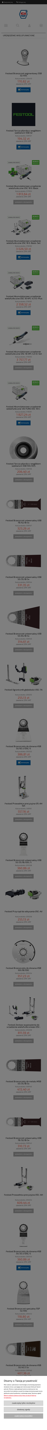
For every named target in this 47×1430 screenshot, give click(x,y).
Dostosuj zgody (23, 1410)
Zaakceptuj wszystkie (23, 1416)
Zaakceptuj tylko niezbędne (23, 1403)
